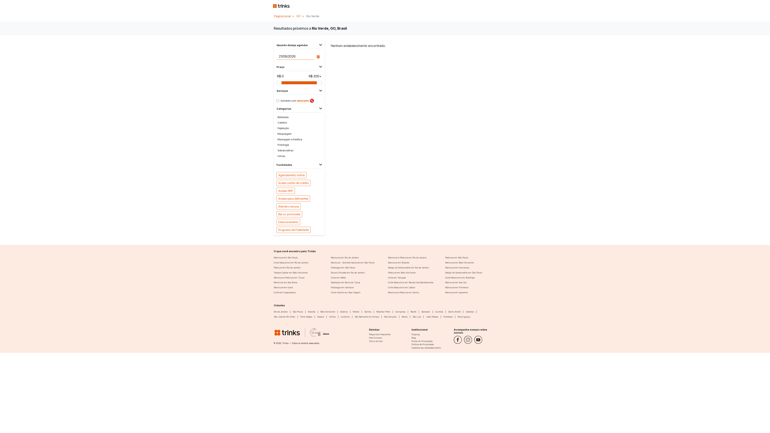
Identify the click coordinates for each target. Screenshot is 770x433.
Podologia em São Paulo (343, 267)
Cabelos (282, 122)
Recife (413, 311)
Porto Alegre (306, 316)
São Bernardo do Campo (367, 316)
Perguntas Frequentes (380, 334)
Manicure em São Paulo (286, 257)
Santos (367, 311)
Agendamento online (291, 175)
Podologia (283, 144)
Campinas (400, 311)
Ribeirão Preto (383, 311)
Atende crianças (288, 206)
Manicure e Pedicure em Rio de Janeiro (407, 257)
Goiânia (344, 311)
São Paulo (298, 311)
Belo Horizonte (327, 311)
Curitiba (439, 311)
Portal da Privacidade (422, 341)
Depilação (283, 128)
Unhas (281, 156)
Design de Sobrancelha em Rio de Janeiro (408, 267)
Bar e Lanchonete (289, 214)
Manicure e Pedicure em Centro (403, 292)
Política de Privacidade (422, 344)
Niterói (356, 311)
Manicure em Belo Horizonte (459, 262)
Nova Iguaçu (464, 316)
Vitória (332, 316)
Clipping (415, 334)
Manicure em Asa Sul (456, 282)
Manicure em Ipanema (456, 292)
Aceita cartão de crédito (293, 183)
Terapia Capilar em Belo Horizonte (291, 272)
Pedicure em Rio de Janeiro (287, 267)
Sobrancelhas (285, 150)
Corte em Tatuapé (397, 277)
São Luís (416, 316)
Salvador (425, 311)
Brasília (311, 311)
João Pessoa (432, 316)
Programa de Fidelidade (293, 230)
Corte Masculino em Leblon (401, 287)
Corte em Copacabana (285, 292)
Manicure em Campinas (457, 267)
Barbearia (283, 117)
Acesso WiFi (285, 190)
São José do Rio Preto (284, 316)
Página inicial (282, 16)
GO (298, 16)
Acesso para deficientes (293, 198)
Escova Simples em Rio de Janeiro (348, 272)
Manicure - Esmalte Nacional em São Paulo (353, 262)
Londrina (345, 316)
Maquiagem (285, 133)
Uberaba (470, 311)
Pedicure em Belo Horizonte (401, 272)
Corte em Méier (338, 277)
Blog (413, 337)
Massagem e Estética (290, 139)
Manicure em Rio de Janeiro (345, 257)
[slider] (279, 82)
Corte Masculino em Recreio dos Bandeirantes (410, 282)
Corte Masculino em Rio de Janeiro (291, 262)
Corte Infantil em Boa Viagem (346, 292)
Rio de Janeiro (281, 311)
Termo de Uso (376, 341)
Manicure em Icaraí (283, 287)
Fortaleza (448, 316)
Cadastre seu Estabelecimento (426, 347)
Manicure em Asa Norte (285, 282)
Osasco (320, 316)
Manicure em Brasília (398, 262)
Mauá (404, 316)
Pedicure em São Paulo (456, 257)
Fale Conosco (375, 337)
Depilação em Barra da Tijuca (345, 282)
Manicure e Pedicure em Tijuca (289, 277)
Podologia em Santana (342, 287)
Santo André (454, 311)
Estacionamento (288, 222)
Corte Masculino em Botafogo (460, 277)
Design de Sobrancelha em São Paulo (463, 272)
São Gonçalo (390, 316)
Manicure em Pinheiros (456, 287)
